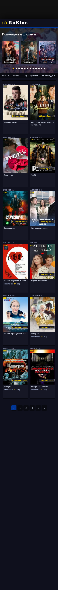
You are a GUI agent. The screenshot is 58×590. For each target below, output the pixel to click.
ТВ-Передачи (48, 75)
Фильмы (6, 75)
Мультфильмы (32, 75)
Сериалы (17, 75)
